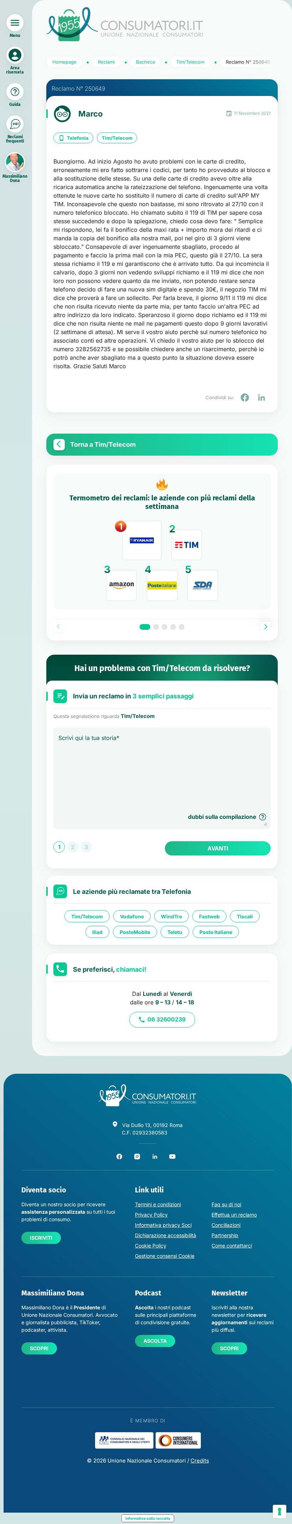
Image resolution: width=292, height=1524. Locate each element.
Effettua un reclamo (234, 1215)
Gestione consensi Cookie (164, 1256)
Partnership (225, 1235)
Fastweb (209, 916)
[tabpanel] (162, 541)
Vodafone (132, 916)
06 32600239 (166, 1019)
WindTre (171, 916)
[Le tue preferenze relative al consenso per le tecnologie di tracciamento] (279, 1511)
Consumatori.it (124, 24)
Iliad (97, 932)
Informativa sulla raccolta (147, 1518)
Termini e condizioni (158, 1204)
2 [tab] (156, 627)
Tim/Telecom (117, 138)
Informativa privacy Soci (163, 1225)
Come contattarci (232, 1246)
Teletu (174, 932)
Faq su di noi (226, 1204)
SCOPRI (39, 1348)
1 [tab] (145, 627)
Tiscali (245, 916)
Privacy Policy (151, 1215)
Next (266, 627)
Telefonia (78, 138)
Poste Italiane (215, 932)
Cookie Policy (150, 1246)
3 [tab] (164, 627)
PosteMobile (135, 932)
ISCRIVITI (41, 1238)
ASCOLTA (155, 1341)
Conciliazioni (226, 1225)
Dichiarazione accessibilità (165, 1235)
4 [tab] (173, 627)
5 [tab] (181, 627)
